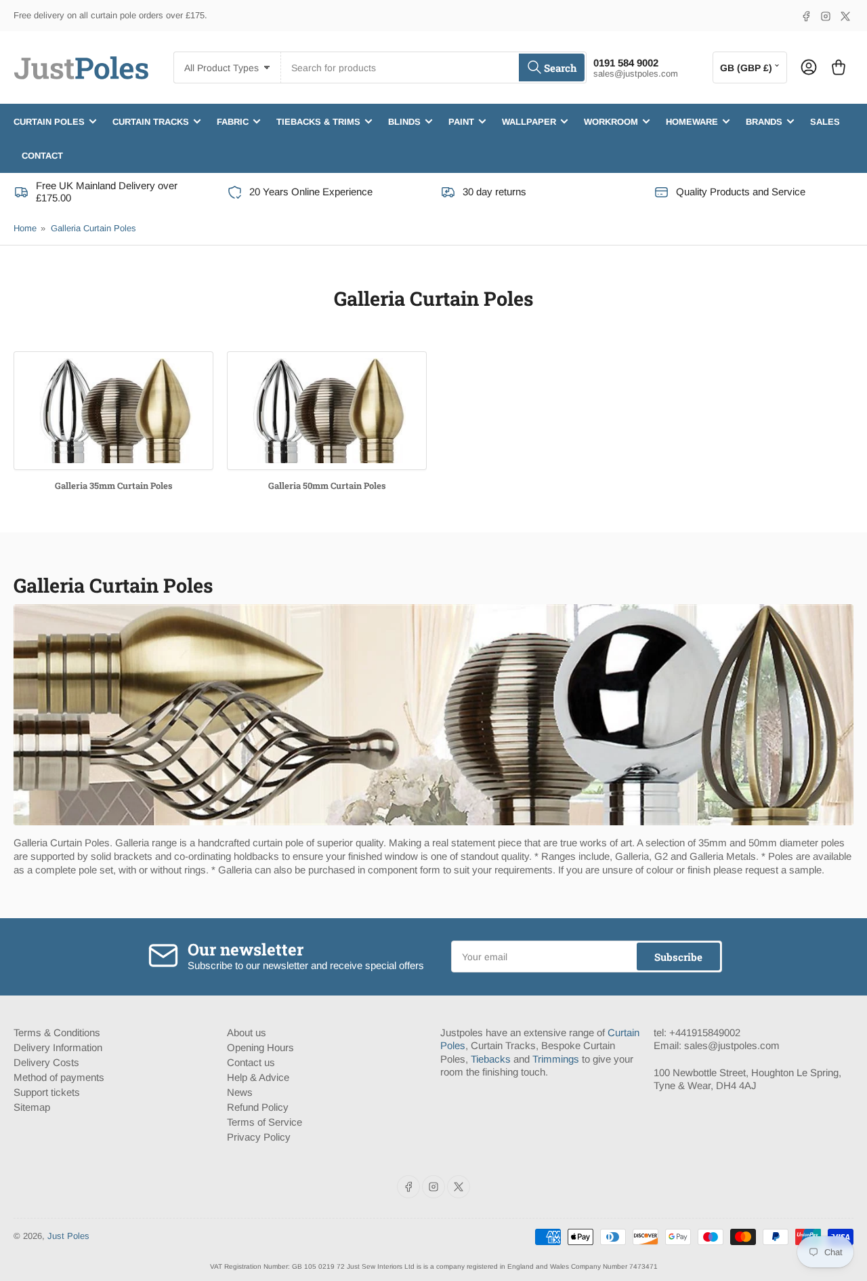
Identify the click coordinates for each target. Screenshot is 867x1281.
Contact (42, 155)
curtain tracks (150, 121)
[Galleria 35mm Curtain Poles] (113, 410)
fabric (233, 121)
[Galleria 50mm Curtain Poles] (327, 410)
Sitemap (32, 1107)
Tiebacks (491, 1059)
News (240, 1092)
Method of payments (59, 1077)
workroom (611, 121)
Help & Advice (258, 1077)
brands (764, 121)
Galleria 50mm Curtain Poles (327, 485)
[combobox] (433, 67)
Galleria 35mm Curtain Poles (114, 485)
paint (461, 121)
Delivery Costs (46, 1062)
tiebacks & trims (318, 121)
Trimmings (555, 1059)
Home (25, 228)
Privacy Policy (259, 1137)
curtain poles (49, 121)
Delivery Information (58, 1047)
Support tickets (47, 1092)
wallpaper (529, 121)
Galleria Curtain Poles (93, 228)
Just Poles (68, 1236)
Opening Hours (260, 1047)
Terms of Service (264, 1122)
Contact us (251, 1062)
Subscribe (678, 957)
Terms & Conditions (57, 1032)
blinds (404, 121)
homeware (692, 121)
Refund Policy (258, 1107)
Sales (825, 121)
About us (246, 1032)
